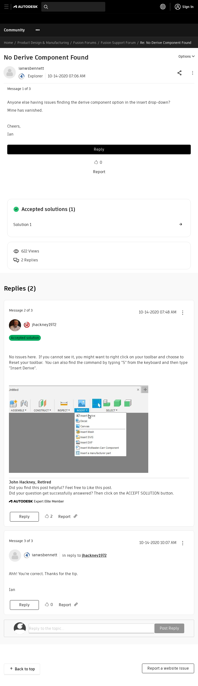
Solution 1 (22, 224)
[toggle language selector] (163, 7)
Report (99, 172)
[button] (192, 72)
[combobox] (73, 7)
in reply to (84, 555)
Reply (99, 149)
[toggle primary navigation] (9, 7)
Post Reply (169, 628)
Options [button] (184, 56)
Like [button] (96, 162)
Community (14, 30)
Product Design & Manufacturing (43, 42)
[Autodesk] (26, 7)
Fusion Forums (84, 42)
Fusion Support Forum (118, 42)
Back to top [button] (25, 669)
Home (8, 42)
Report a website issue (168, 668)
